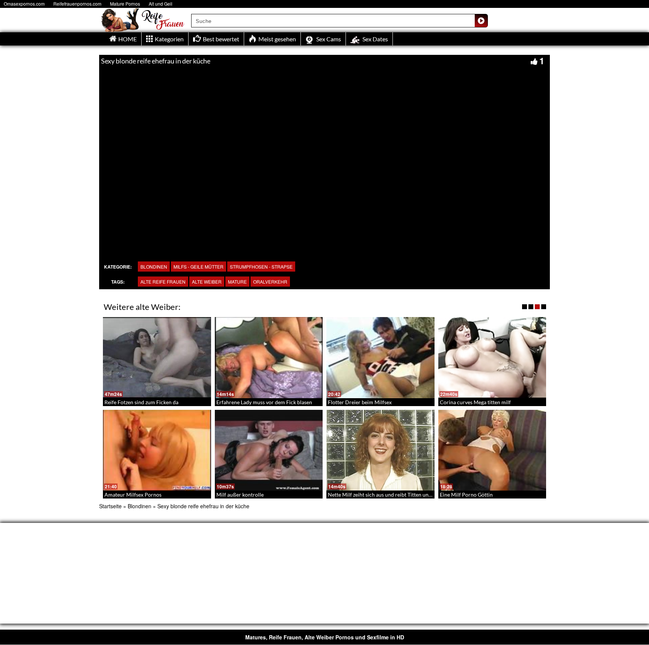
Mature (237, 281)
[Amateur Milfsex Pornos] (157, 450)
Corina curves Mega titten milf (475, 402)
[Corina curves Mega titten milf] (492, 357)
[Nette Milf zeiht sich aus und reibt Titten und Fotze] (380, 450)
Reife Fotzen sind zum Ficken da (141, 402)
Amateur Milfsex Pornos (132, 494)
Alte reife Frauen (163, 281)
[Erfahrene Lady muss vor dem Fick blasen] (269, 357)
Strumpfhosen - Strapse (261, 266)
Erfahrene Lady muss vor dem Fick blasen (264, 402)
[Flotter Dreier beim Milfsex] (380, 357)
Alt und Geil (160, 4)
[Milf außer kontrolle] (269, 450)
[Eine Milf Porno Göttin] (492, 450)
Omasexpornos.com (24, 4)
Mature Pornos (125, 4)
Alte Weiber (207, 281)
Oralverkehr (270, 281)
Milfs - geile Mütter (198, 266)
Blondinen (153, 266)
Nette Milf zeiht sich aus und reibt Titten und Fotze (386, 494)
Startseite (110, 506)
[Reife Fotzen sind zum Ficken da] (157, 357)
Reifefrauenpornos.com (77, 4)
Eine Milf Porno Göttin (466, 494)
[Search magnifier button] (481, 20)
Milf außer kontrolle (240, 494)
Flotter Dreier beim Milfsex (360, 402)
